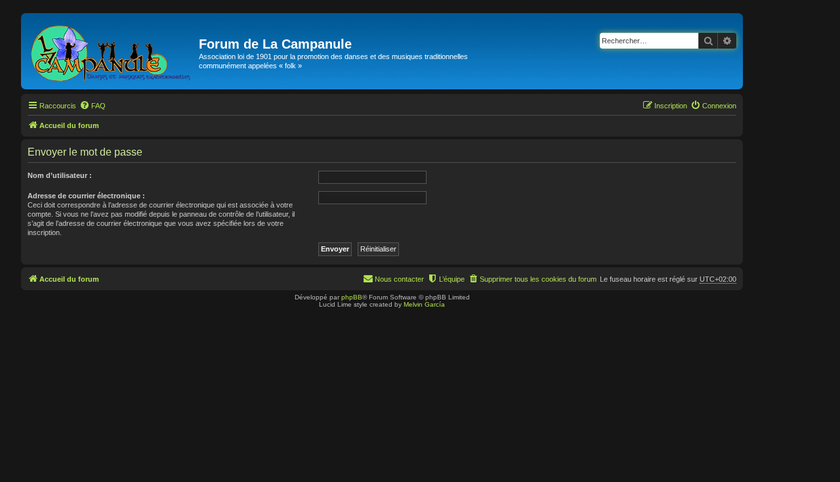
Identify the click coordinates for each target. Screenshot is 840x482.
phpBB (351, 297)
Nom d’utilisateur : (60, 175)
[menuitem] (92, 106)
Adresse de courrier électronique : (86, 196)
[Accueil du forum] (111, 51)
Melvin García (424, 304)
